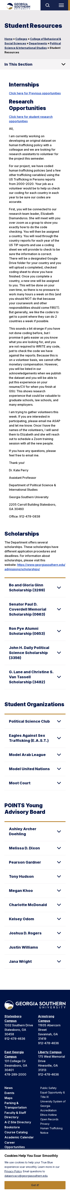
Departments (38, 43)
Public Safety (48, 1088)
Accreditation (48, 1110)
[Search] (47, 5)
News (8, 1088)
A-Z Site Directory (17, 1122)
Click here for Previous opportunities (35, 93)
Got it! (35, 1185)
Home (8, 38)
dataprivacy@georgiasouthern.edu (26, 1175)
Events (9, 1093)
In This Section (18, 64)
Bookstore (12, 1127)
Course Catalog (16, 1132)
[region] (35, 1171)
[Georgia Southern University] (18, 6)
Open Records (49, 1119)
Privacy (44, 1123)
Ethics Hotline (48, 1114)
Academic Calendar (19, 1137)
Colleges (21, 38)
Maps (8, 1098)
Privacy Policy (13, 1171)
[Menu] (62, 5)
